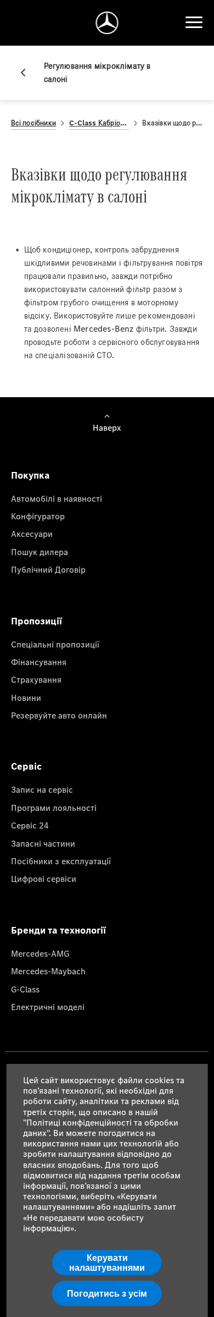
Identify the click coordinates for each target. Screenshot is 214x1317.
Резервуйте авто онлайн (59, 715)
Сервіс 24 (30, 825)
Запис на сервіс (42, 789)
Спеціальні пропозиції (55, 644)
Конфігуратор (38, 516)
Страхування (36, 679)
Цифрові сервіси (43, 878)
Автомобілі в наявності (56, 498)
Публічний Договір (48, 569)
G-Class (25, 989)
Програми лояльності (54, 807)
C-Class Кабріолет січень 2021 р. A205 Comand (99, 123)
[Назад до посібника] (27, 72)
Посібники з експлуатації (61, 860)
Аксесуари (32, 533)
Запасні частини (43, 843)
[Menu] (193, 22)
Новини (26, 697)
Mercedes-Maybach (48, 970)
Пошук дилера (39, 551)
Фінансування (38, 661)
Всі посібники (34, 123)
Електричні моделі (48, 1006)
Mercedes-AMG (40, 953)
